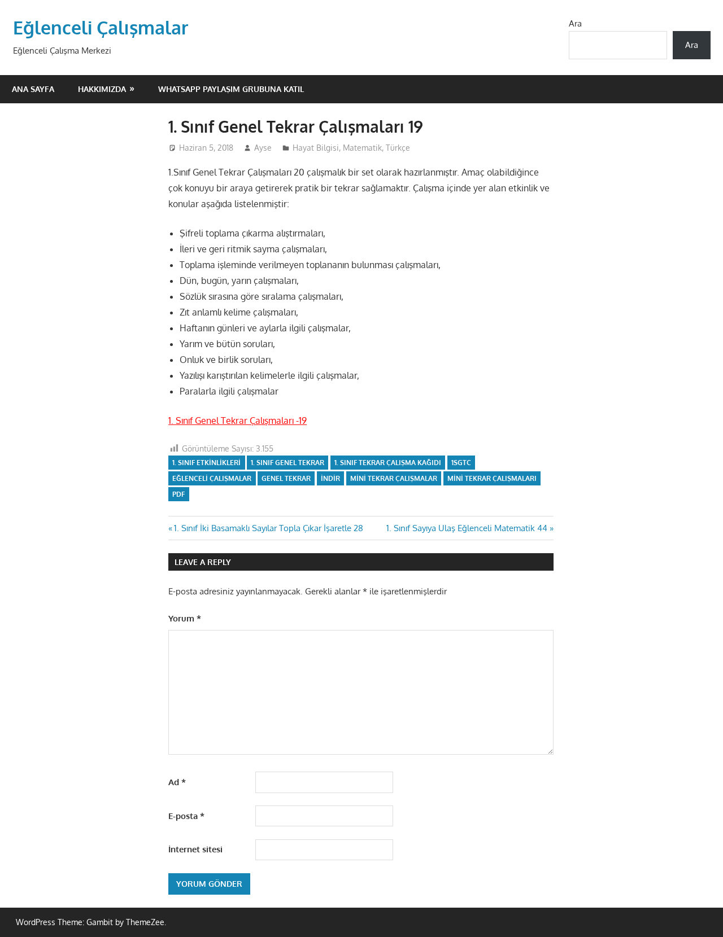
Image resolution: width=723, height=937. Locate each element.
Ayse (263, 147)
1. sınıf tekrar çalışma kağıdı (387, 462)
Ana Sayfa (33, 89)
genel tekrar (286, 478)
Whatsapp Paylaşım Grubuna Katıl (231, 89)
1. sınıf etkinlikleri (206, 462)
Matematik (362, 147)
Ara (575, 23)
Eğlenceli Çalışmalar (100, 27)
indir (330, 478)
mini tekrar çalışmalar (393, 478)
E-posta (186, 816)
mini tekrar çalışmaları (492, 478)
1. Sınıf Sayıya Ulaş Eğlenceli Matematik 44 (466, 528)
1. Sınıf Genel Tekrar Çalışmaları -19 (237, 420)
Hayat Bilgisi (316, 147)
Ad (177, 782)
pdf (178, 494)
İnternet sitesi (195, 849)
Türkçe (398, 147)
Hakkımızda (102, 89)
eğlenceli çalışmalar (211, 478)
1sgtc (461, 462)
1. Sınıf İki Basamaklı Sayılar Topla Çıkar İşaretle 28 (268, 528)
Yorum (184, 618)
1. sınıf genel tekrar (287, 462)
